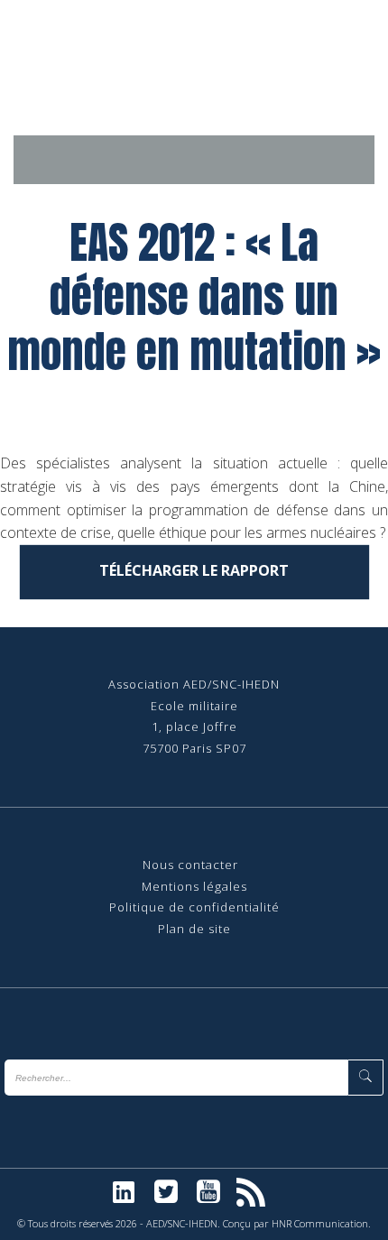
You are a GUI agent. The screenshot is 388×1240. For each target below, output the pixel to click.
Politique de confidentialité (194, 907)
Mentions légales (194, 886)
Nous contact (184, 864)
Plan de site (194, 929)
